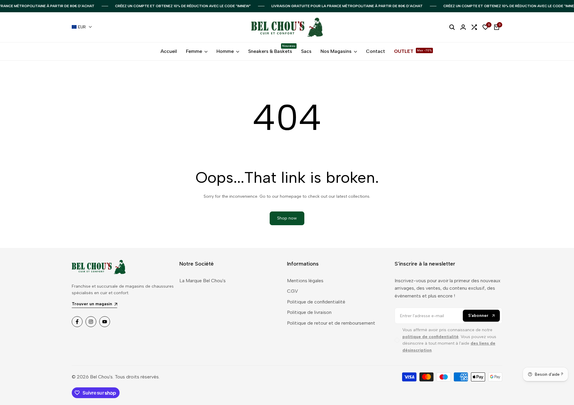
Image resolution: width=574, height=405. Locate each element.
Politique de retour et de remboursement (331, 323)
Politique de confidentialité (316, 302)
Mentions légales (305, 280)
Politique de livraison (309, 312)
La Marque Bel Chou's (202, 280)
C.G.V (292, 291)
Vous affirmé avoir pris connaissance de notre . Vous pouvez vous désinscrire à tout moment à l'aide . (449, 339)
